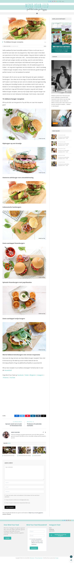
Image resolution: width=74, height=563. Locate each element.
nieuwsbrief (8, 370)
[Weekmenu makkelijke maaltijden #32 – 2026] (54, 163)
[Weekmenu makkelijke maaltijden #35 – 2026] (54, 143)
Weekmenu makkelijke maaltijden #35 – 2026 (63, 144)
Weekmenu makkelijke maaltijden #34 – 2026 (63, 151)
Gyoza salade (37, 455)
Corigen (56, 558)
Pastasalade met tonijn (25, 455)
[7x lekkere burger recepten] (24, 29)
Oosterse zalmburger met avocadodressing (18, 178)
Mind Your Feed (7, 46)
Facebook (20, 375)
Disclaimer (32, 558)
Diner (45, 46)
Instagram (40, 375)
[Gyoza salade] (39, 450)
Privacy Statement (38, 558)
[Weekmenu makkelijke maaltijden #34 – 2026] (54, 150)
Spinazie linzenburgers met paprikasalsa (17, 282)
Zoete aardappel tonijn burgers (14, 319)
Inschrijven (34, 548)
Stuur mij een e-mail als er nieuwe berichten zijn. (18, 502)
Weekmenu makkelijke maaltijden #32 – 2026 (63, 164)
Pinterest (5, 377)
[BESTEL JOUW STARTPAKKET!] (61, 37)
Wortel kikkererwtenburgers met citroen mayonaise (21, 355)
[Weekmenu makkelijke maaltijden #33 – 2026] (54, 157)
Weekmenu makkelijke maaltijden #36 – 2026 (63, 137)
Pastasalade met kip (9, 455)
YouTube (12, 377)
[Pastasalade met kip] (9, 450)
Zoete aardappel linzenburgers (14, 243)
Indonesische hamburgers (12, 207)
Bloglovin (33, 375)
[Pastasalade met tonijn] (24, 450)
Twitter (27, 375)
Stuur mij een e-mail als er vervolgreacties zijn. (17, 500)
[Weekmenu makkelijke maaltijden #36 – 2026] (54, 136)
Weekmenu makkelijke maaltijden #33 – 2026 (63, 158)
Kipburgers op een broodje (12, 143)
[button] (37, 13)
